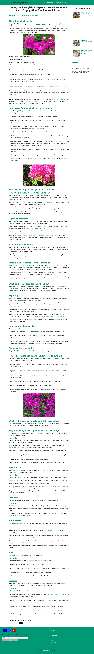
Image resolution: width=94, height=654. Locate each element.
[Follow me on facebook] (5, 630)
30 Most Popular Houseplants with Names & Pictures (86, 42)
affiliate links (33, 15)
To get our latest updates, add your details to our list (14, 634)
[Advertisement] (82, 29)
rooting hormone (64, 364)
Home (45, 2)
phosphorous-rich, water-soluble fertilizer (21, 265)
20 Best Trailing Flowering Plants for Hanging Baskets (87, 14)
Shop (66, 2)
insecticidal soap (39, 568)
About (52, 632)
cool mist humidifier (53, 530)
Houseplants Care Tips (59, 2)
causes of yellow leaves (23, 470)
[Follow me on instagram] (14, 630)
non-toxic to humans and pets (60, 99)
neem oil (30, 568)
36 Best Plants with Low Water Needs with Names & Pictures (86, 52)
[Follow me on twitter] (9, 630)
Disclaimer (53, 644)
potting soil (16, 290)
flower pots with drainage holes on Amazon (53, 316)
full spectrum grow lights (31, 228)
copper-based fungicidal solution (60, 594)
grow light (45, 477)
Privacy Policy (54, 642)
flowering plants (40, 24)
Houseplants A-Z (50, 2)
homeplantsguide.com (20, 3)
